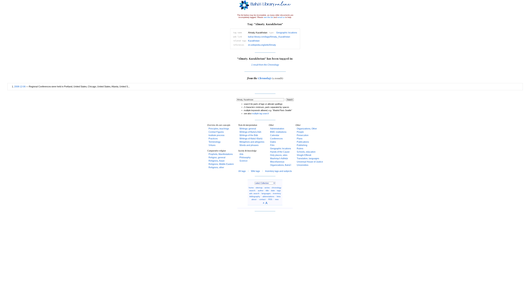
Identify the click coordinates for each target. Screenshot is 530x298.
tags (279, 190)
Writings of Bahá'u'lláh (250, 132)
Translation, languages (308, 158)
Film (272, 145)
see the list (268, 17)
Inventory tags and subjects (278, 171)
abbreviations (268, 196)
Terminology (215, 142)
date (273, 190)
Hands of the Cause (280, 152)
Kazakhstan (254, 41)
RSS (270, 199)
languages (266, 193)
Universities (302, 165)
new (277, 199)
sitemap (259, 188)
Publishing (302, 145)
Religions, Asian (217, 161)
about (253, 199)
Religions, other (216, 167)
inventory (277, 193)
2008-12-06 (20, 86)
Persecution (302, 135)
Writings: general (247, 128)
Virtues (212, 145)
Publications (303, 142)
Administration (277, 128)
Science (243, 161)
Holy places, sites (278, 155)
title (267, 190)
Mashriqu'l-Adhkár (279, 158)
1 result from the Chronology (265, 65)
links (279, 196)
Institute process (216, 135)
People (300, 132)
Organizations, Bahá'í (280, 165)
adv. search (254, 193)
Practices (213, 138)
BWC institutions (278, 132)
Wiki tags (255, 171)
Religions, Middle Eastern (221, 164)
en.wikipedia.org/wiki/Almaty (262, 45)
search (252, 190)
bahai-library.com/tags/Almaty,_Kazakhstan (269, 37)
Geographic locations (286, 32)
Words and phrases (249, 145)
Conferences (276, 138)
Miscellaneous (277, 162)
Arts (241, 154)
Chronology (264, 78)
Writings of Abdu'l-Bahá (250, 138)
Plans (299, 138)
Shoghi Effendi (304, 155)
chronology (276, 188)
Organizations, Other (307, 128)
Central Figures (216, 132)
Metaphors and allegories (251, 142)
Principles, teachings (219, 128)
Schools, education (306, 152)
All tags (242, 171)
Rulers (300, 148)
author (260, 190)
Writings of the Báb (248, 135)
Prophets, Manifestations (221, 154)
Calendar (274, 135)
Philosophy (245, 157)
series (267, 188)
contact (262, 199)
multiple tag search (260, 113)
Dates (273, 142)
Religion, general (217, 157)
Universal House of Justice (310, 162)
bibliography (254, 196)
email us (281, 17)
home (251, 188)
